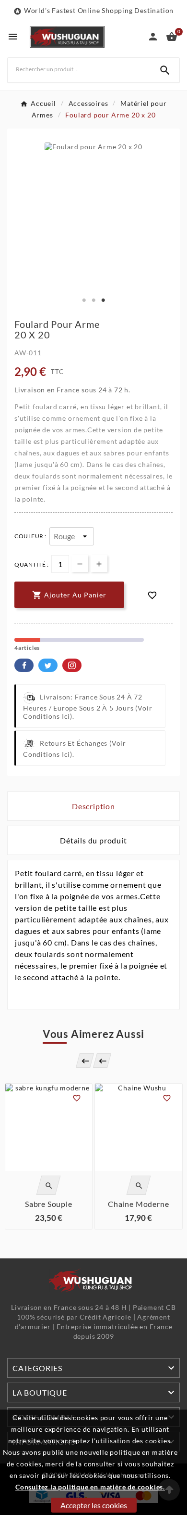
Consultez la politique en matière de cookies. (90, 1487)
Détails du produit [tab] (93, 840)
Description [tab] (93, 806)
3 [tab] (103, 300)
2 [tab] (93, 300)
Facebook (24, 665)
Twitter (48, 665)
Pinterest (72, 665)
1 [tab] (84, 300)
